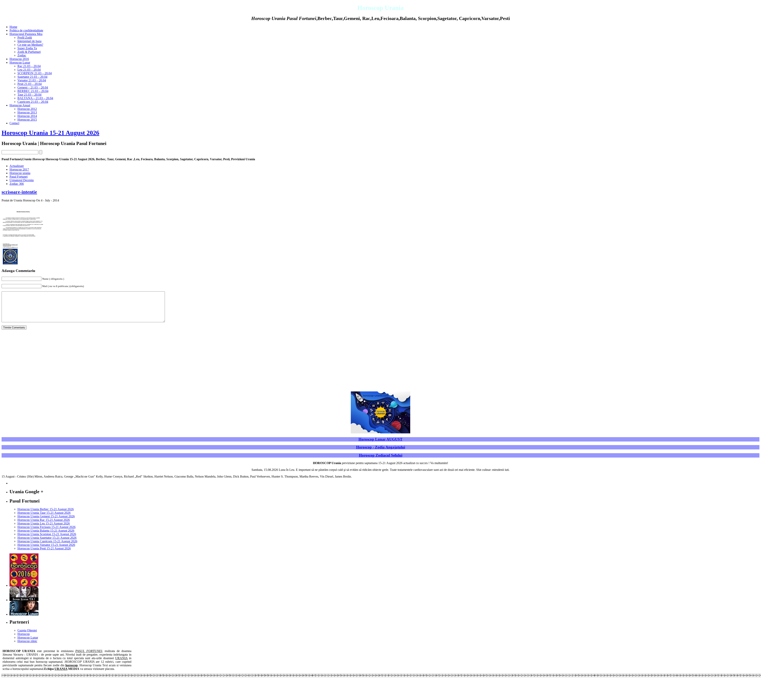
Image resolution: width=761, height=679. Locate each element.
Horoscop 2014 (27, 116)
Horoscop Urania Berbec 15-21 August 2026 (45, 509)
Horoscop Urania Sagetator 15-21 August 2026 (46, 537)
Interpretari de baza (29, 41)
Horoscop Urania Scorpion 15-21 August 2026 (46, 534)
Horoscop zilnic (27, 641)
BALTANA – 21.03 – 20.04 (35, 98)
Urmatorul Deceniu (22, 180)
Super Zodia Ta (27, 48)
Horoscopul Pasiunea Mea (26, 34)
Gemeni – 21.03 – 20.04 (32, 87)
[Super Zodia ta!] (24, 600)
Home (13, 27)
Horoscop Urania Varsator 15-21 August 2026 (46, 544)
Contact (14, 123)
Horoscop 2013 (27, 112)
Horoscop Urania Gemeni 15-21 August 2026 (46, 516)
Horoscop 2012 (27, 109)
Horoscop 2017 (19, 169)
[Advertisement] (380, 360)
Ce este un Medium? (30, 44)
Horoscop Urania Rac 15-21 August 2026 (43, 520)
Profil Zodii (24, 37)
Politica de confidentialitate (26, 30)
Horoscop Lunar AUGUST (380, 439)
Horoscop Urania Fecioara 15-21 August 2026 (46, 527)
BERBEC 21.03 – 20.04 (32, 91)
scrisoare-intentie (19, 192)
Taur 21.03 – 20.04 (29, 94)
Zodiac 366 (17, 183)
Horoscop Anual (20, 105)
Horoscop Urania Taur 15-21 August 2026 (44, 512)
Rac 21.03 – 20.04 (29, 66)
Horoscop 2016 (19, 59)
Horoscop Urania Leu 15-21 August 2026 (43, 523)
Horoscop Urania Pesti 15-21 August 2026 (44, 548)
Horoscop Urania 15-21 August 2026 (50, 132)
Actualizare (17, 166)
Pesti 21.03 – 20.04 (29, 84)
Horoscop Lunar (20, 62)
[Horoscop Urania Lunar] (24, 614)
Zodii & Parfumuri (29, 51)
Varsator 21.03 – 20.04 (31, 80)
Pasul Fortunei (19, 176)
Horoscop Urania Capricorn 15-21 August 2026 (47, 541)
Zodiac (21, 55)
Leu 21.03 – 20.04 (29, 69)
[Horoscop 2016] (24, 585)
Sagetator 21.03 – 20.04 (32, 76)
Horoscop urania (20, 173)
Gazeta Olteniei (27, 630)
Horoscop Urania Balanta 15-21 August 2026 (45, 530)
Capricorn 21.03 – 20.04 (32, 101)
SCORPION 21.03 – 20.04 (34, 73)
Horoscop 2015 (27, 119)
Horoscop (23, 634)
